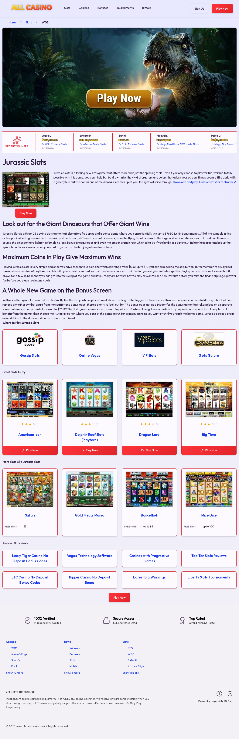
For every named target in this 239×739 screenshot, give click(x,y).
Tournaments (125, 8)
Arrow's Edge (19, 654)
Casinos (84, 8)
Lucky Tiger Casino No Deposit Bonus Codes (30, 558)
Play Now (222, 8)
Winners (75, 648)
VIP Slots (149, 355)
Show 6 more (72, 672)
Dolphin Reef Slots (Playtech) (89, 437)
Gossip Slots (30, 355)
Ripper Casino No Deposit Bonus (89, 580)
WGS (14, 648)
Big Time (209, 434)
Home (12, 22)
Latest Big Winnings (149, 577)
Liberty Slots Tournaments (209, 577)
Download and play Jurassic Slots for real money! (204, 182)
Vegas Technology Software (89, 555)
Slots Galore (209, 355)
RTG (130, 648)
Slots (67, 8)
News (67, 641)
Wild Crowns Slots (47, 144)
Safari (30, 515)
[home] (31, 14)
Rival (14, 666)
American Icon (30, 434)
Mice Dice (209, 515)
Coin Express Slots (124, 144)
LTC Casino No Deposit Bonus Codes (30, 580)
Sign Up (199, 8)
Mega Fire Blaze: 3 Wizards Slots (170, 144)
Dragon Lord (149, 434)
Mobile (73, 666)
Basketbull (149, 515)
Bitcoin (146, 8)
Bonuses (102, 8)
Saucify (15, 660)
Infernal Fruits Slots (85, 144)
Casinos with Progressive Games (149, 558)
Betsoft (132, 660)
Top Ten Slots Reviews (209, 555)
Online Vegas (89, 355)
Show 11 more (131, 672)
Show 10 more (14, 672)
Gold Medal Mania (89, 515)
